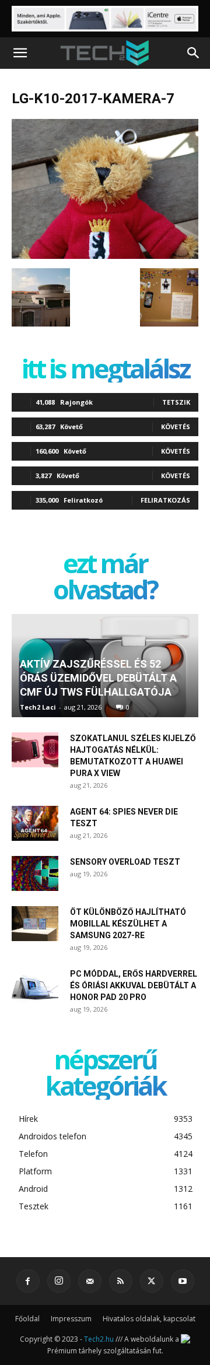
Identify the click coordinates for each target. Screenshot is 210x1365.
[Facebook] (28, 1281)
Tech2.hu (99, 1339)
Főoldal (27, 1319)
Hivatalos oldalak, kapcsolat (149, 1319)
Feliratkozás (165, 500)
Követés (175, 426)
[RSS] (120, 1281)
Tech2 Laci (38, 707)
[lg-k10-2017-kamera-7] (105, 256)
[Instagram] (59, 1281)
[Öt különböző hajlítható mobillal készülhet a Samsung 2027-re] (35, 923)
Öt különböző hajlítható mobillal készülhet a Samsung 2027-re (128, 923)
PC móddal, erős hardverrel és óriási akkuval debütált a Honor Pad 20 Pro (133, 985)
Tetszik (176, 402)
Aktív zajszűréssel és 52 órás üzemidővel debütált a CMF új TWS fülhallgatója (98, 678)
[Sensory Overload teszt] (35, 873)
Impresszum (71, 1319)
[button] (19, 53)
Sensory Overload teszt (125, 861)
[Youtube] (182, 1281)
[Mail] (90, 1281)
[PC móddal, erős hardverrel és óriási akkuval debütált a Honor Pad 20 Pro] (35, 985)
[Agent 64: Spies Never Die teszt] (35, 823)
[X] (151, 1281)
